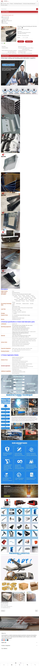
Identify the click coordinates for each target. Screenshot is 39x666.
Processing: (20, 47)
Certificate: (3, 47)
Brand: (19, 46)
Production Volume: (5, 53)
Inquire (21, 41)
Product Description (5, 55)
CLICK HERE (19, 627)
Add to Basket (28, 41)
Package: (19, 50)
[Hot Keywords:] (37, 9)
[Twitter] (7, 640)
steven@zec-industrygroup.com (7, 606)
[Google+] (4, 640)
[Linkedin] (5, 640)
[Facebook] (2, 640)
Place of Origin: (20, 53)
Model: (3, 46)
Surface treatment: (5, 50)
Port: (19, 51)
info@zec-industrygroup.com (7, 20)
